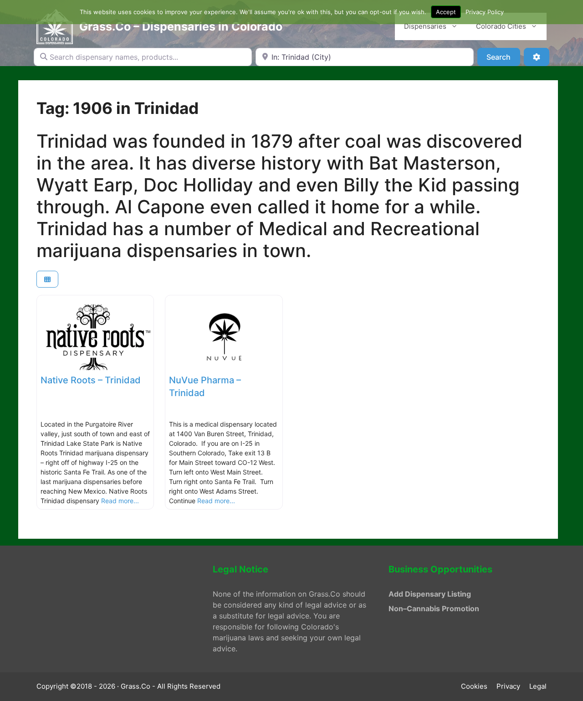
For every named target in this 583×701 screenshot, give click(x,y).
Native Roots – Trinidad (91, 380)
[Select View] (47, 279)
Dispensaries (425, 26)
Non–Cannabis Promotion (434, 608)
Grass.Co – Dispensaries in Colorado (180, 26)
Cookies (474, 686)
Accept (446, 11)
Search (503, 57)
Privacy (508, 686)
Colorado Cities (501, 26)
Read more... (120, 501)
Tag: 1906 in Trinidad (117, 108)
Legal (538, 686)
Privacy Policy (484, 11)
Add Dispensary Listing (430, 593)
